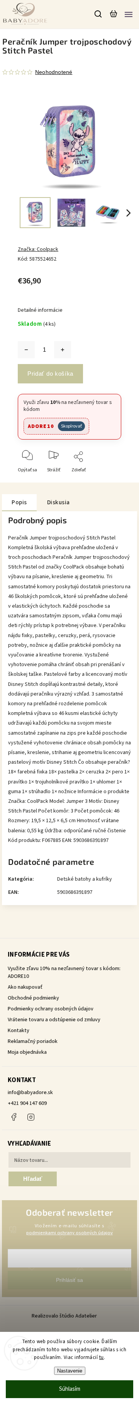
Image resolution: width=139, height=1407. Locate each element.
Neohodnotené (53, 72)
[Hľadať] (98, 14)
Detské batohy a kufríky (84, 879)
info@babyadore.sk (30, 1092)
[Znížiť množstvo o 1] (26, 349)
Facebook (13, 1117)
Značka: (38, 249)
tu (101, 1357)
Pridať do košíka (50, 373)
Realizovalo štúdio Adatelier (65, 1316)
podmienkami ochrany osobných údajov (69, 1232)
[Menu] (129, 14)
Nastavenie (69, 1371)
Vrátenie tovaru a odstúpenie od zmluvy (54, 1020)
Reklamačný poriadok (33, 1041)
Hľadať (32, 1178)
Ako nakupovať (25, 987)
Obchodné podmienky (33, 998)
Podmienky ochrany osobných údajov (50, 1009)
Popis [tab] (19, 502)
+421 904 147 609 (27, 1103)
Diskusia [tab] (58, 502)
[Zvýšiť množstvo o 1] (62, 349)
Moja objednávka (27, 1052)
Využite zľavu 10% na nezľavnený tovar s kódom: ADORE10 (64, 972)
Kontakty (18, 1030)
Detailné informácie (40, 310)
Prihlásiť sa (69, 1280)
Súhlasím (69, 1389)
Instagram (31, 1117)
